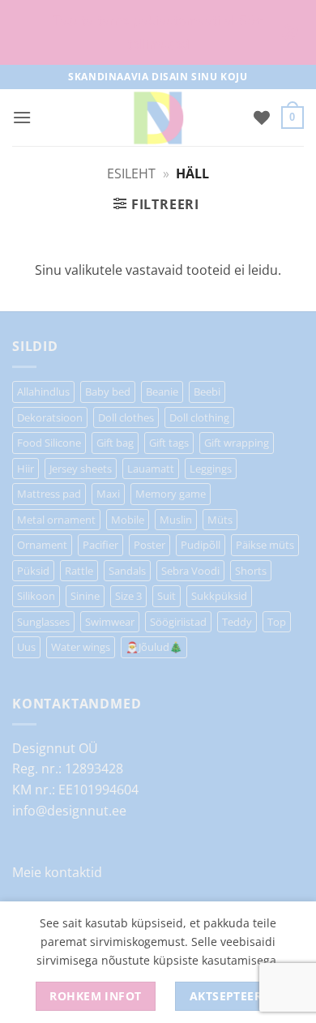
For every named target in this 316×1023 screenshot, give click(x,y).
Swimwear (110, 621)
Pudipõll (200, 544)
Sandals (127, 570)
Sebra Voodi (190, 570)
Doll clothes (126, 417)
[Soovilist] (262, 117)
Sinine (85, 596)
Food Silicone (49, 442)
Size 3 (128, 596)
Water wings (80, 647)
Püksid (33, 570)
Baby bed (107, 391)
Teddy (237, 621)
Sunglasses (43, 621)
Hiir (25, 468)
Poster (149, 544)
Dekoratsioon (50, 417)
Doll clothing (199, 417)
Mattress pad (49, 493)
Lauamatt (150, 468)
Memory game (170, 493)
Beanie (162, 391)
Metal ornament (56, 519)
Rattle (79, 570)
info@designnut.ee (69, 811)
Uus (26, 647)
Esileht (131, 173)
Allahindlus (43, 391)
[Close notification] (290, 32)
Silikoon (36, 596)
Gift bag (115, 442)
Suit (166, 596)
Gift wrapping (236, 442)
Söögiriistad (178, 621)
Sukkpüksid (219, 596)
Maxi (108, 493)
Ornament (42, 544)
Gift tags (169, 442)
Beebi (207, 391)
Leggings (211, 468)
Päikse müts (265, 544)
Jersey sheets (80, 468)
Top (276, 621)
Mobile (127, 519)
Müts (220, 519)
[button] (22, 117)
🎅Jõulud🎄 (154, 647)
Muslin (176, 519)
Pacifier (100, 544)
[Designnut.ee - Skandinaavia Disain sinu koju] (158, 117)
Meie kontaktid (57, 872)
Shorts (251, 570)
